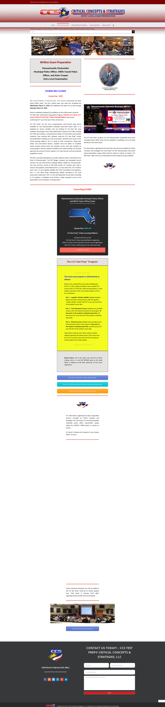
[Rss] (49, 679)
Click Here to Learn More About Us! (82, 629)
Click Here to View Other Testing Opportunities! (82, 378)
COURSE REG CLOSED (82, 250)
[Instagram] (57, 679)
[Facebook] (45, 679)
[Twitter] (53, 679)
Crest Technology (114, 706)
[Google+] (61, 679)
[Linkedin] (66, 679)
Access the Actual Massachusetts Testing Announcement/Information (82, 384)
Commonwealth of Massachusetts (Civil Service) (49, 101)
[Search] (113, 25)
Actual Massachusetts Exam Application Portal (82, 391)
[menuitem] (54, 25)
